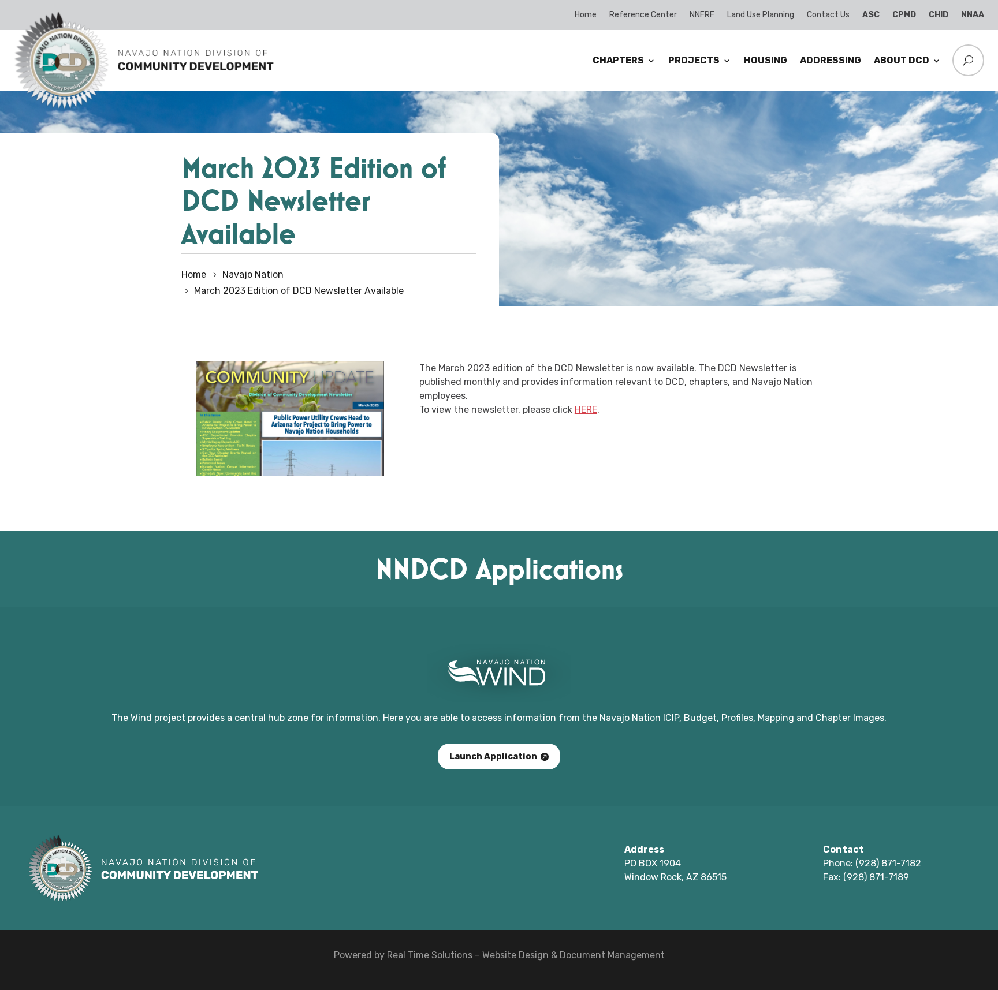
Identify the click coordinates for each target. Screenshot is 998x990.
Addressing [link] (830, 60)
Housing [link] (765, 60)
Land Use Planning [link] (760, 15)
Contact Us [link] (828, 15)
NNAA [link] (972, 15)
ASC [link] (871, 15)
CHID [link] (938, 15)
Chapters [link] (618, 60)
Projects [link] (694, 60)
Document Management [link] (612, 955)
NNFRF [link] (702, 15)
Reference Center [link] (643, 15)
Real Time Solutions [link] (429, 955)
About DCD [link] (901, 60)
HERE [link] (586, 409)
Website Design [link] (515, 955)
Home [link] (586, 15)
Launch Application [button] (493, 756)
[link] (144, 107)
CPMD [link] (904, 15)
